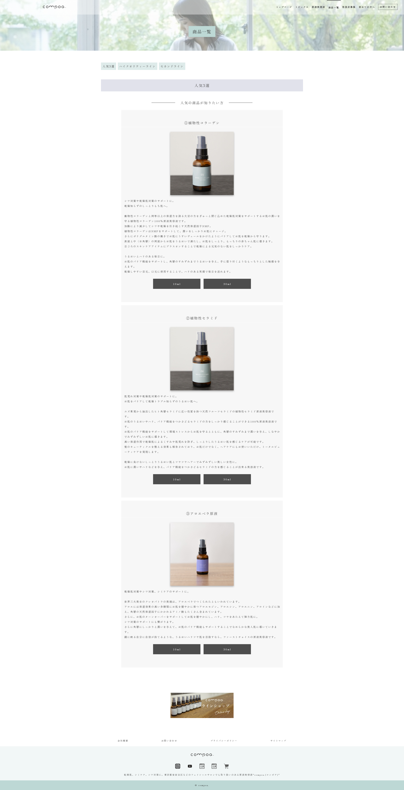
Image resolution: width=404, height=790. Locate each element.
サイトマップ (278, 740)
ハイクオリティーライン (137, 66)
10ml (177, 284)
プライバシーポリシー (224, 740)
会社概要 (123, 740)
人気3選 (109, 66)
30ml (227, 284)
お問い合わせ (169, 740)
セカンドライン (172, 66)
